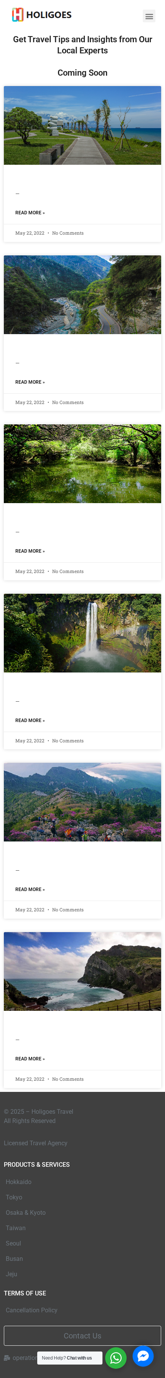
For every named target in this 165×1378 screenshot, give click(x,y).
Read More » (30, 212)
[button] (149, 16)
